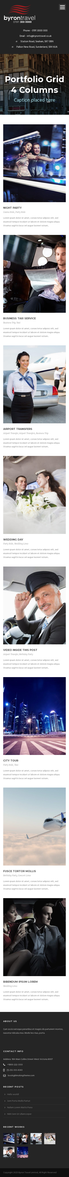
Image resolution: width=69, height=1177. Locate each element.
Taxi (18, 322)
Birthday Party (26, 654)
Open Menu (62, 7)
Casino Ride (8, 212)
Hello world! (13, 1094)
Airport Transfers (17, 429)
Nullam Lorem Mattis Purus (19, 1107)
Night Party (12, 207)
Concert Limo (24, 875)
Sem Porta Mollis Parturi (18, 1101)
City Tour (10, 760)
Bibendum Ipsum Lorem (20, 981)
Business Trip (9, 322)
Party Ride (20, 212)
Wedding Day (13, 539)
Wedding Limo (21, 543)
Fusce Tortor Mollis (19, 871)
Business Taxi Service (19, 318)
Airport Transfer (10, 433)
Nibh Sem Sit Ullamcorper (19, 1114)
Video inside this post (20, 650)
